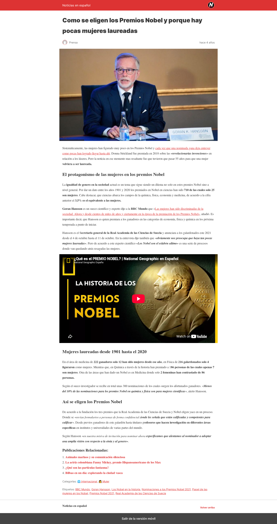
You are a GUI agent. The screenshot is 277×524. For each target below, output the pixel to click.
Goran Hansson (100, 489)
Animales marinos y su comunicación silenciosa (95, 457)
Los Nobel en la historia (126, 489)
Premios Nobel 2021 (102, 493)
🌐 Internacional (87, 481)
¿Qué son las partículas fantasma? (87, 467)
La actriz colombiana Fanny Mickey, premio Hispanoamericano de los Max (113, 462)
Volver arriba (207, 507)
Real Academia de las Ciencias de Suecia (141, 493)
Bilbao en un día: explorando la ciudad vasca (94, 473)
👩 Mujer (104, 481)
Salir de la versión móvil (138, 518)
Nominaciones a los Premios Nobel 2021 (166, 489)
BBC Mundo (82, 489)
